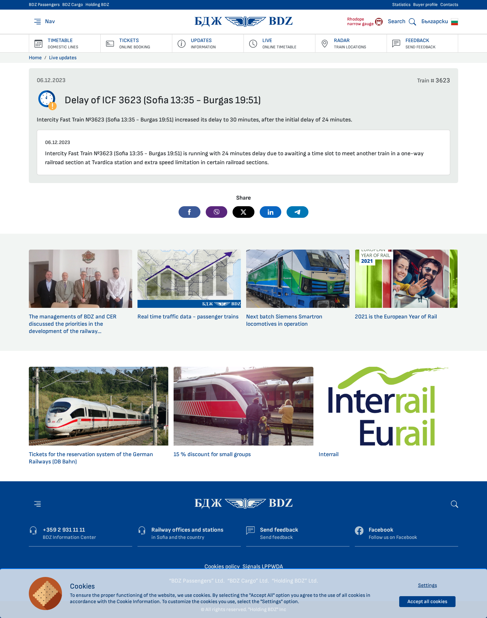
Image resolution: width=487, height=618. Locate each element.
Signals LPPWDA (263, 566)
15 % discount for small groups (212, 454)
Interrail (329, 454)
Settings (427, 585)
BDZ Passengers (44, 4)
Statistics (401, 4)
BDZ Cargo (72, 4)
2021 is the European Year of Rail (396, 316)
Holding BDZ (97, 4)
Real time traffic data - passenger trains (188, 316)
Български (435, 21)
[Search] (454, 503)
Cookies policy (222, 566)
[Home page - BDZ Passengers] (243, 503)
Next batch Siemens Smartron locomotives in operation (284, 320)
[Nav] (37, 504)
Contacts (449, 4)
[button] (189, 211)
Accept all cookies (427, 601)
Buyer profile (425, 4)
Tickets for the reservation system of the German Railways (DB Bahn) (91, 458)
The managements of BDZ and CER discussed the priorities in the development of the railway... (73, 324)
